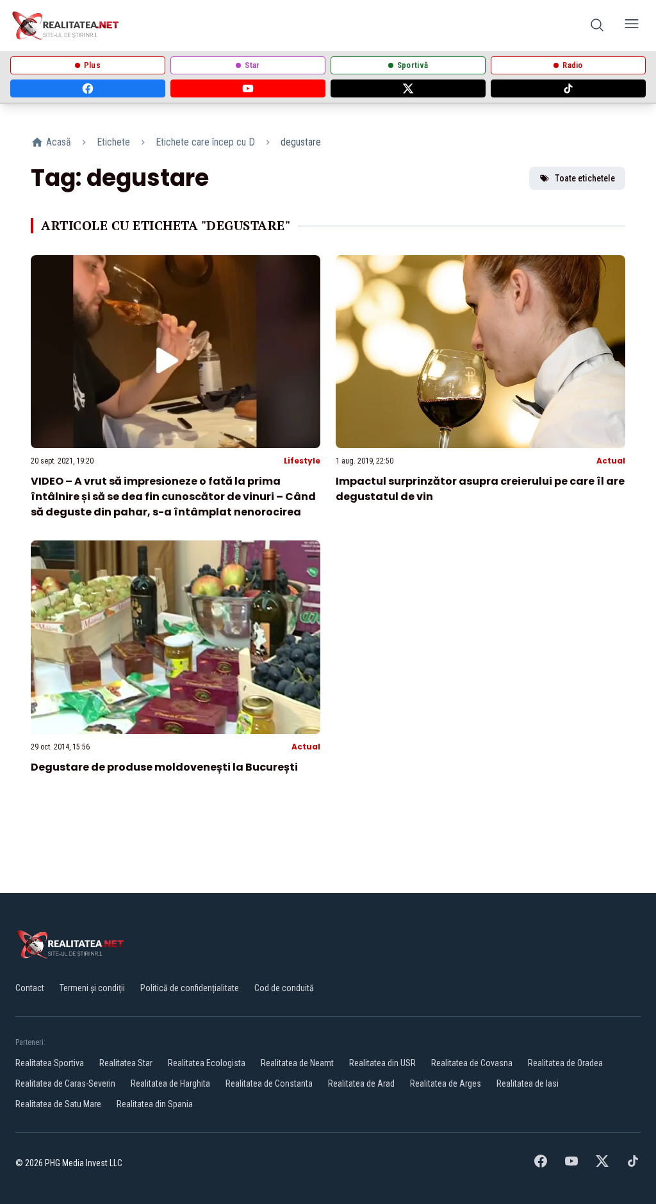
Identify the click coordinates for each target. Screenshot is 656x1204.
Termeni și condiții (92, 988)
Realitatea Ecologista (206, 1063)
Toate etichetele (585, 178)
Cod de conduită (284, 988)
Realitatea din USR (382, 1063)
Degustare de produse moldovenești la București (164, 767)
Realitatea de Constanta (269, 1083)
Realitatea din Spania (155, 1104)
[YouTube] (247, 88)
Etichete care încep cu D (205, 142)
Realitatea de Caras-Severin (65, 1083)
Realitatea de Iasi (527, 1083)
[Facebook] (87, 88)
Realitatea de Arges (445, 1083)
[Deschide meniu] (632, 26)
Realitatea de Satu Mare (58, 1104)
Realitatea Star (125, 1063)
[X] (408, 88)
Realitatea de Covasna (471, 1063)
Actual (610, 460)
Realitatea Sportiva (49, 1063)
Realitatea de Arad (361, 1083)
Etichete (113, 142)
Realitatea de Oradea (565, 1063)
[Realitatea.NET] (66, 25)
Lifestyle (302, 460)
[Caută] (597, 26)
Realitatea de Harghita (170, 1083)
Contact (29, 988)
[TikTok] (568, 88)
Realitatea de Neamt (297, 1063)
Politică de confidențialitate (189, 988)
